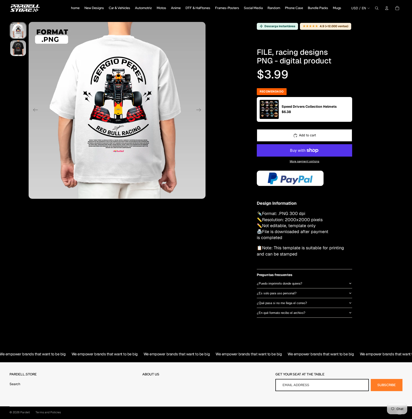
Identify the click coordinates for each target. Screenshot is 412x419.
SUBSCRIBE (386, 385)
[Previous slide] (34, 110)
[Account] (386, 8)
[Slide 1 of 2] (18, 30)
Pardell (25, 412)
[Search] (376, 8)
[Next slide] (200, 110)
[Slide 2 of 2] (18, 48)
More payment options (304, 161)
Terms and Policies (48, 412)
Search (15, 384)
